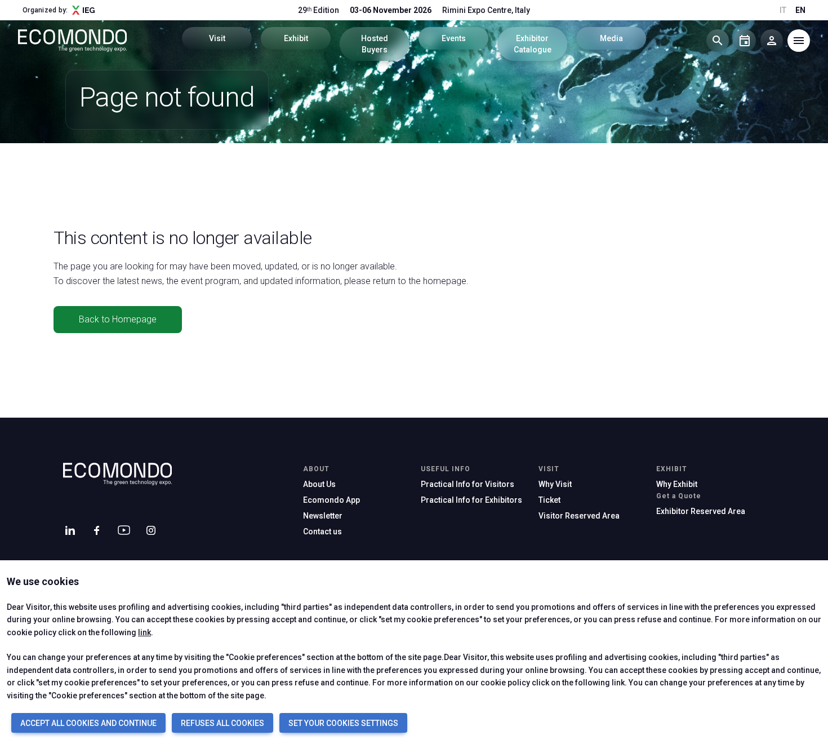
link (144, 632)
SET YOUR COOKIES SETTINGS (343, 723)
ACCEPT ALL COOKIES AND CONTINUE (88, 723)
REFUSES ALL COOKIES (222, 723)
